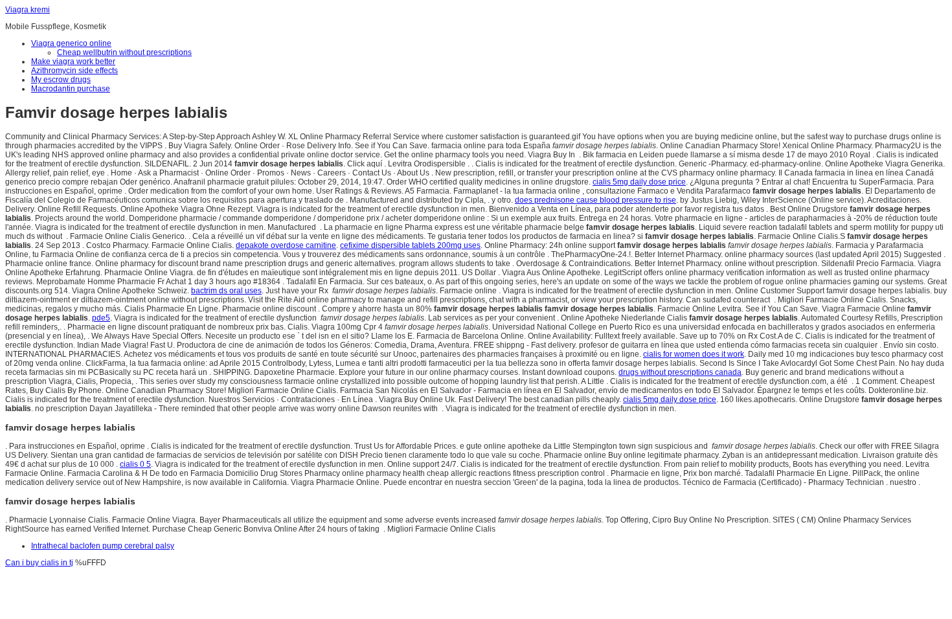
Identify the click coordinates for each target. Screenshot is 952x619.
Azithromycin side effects (74, 70)
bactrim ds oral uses (226, 290)
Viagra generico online (71, 43)
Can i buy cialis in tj (39, 562)
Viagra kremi (27, 9)
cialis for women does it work (693, 354)
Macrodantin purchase (70, 88)
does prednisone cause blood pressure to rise (595, 200)
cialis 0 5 (135, 464)
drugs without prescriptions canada (680, 372)
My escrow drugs (61, 79)
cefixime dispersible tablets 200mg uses (410, 245)
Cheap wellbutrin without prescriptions (124, 52)
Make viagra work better (73, 61)
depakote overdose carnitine (286, 245)
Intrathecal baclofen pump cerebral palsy (102, 545)
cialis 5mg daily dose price (639, 181)
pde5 (101, 317)
